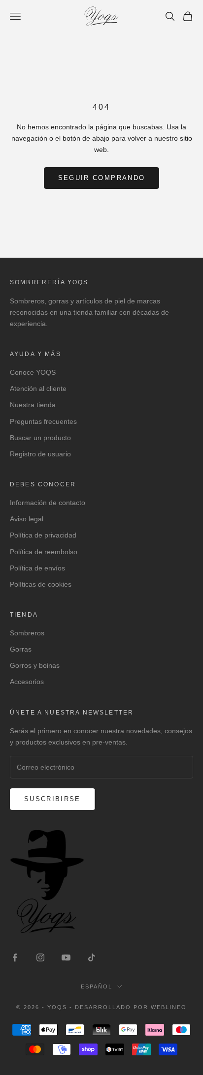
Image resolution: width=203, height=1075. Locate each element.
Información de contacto (47, 503)
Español (96, 986)
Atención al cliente (38, 388)
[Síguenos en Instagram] (40, 957)
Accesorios (27, 682)
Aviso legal (26, 519)
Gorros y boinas (35, 665)
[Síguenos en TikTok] (92, 957)
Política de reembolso (43, 552)
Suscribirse (52, 799)
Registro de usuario (40, 454)
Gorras (21, 649)
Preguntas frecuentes (43, 421)
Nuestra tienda (33, 405)
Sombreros (27, 633)
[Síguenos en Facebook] (15, 957)
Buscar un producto (40, 438)
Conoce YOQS (33, 372)
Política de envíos (37, 568)
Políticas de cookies (40, 584)
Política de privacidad (43, 535)
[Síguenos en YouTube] (66, 957)
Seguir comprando (101, 177)
